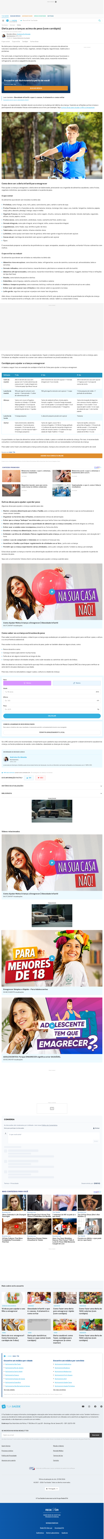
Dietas (19, 25)
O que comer (6, 41)
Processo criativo (7, 1451)
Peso (5, 706)
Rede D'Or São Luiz (46, 1528)
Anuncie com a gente (9, 1460)
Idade (5, 688)
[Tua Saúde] (11, 20)
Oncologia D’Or (59, 1528)
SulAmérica (40, 1533)
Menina (28, 683)
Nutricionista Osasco (12, 1375)
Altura (5, 697)
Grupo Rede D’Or (62, 1498)
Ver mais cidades (9, 1390)
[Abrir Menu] (3, 20)
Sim (30, 778)
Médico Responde (40, 16)
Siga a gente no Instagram (89, 1406)
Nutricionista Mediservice (63, 1371)
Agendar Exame (27, 16)
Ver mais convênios (59, 1390)
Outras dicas (34, 41)
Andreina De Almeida (18, 757)
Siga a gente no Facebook (95, 1406)
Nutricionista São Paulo (13, 1364)
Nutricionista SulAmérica (63, 1364)
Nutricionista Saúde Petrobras (65, 1386)
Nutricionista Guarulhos (13, 1382)
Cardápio (25, 41)
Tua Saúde (5, 16)
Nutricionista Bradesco (62, 1368)
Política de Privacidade (9, 1456)
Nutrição (12, 25)
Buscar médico (15, 16)
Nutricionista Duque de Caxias (15, 1379)
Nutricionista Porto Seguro (63, 1375)
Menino (78, 683)
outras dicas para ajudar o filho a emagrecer (77, 108)
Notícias (51, 16)
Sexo (5, 680)
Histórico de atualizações (12, 786)
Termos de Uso (58, 1456)
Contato (56, 1460)
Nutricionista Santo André (13, 1371)
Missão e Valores (58, 1446)
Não (41, 778)
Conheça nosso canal (83, 1406)
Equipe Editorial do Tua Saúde (21, 38)
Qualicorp (65, 1533)
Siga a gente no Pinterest (101, 1406)
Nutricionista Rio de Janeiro (14, 1368)
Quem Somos (6, 1446)
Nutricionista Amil (61, 1379)
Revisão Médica (58, 1451)
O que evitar (16, 41)
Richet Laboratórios (52, 1533)
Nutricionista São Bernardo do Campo (17, 1386)
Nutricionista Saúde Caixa (63, 1382)
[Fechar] (56, 2)
